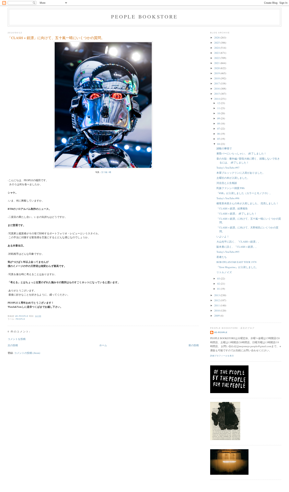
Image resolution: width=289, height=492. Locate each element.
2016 (217, 88)
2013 (217, 295)
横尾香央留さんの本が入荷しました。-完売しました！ (247, 203)
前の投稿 (194, 345)
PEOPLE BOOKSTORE (144, 16)
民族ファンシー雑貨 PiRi (230, 188)
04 (219, 144)
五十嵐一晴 (106, 172)
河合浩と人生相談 (226, 183)
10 (219, 113)
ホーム (103, 345)
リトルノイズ (224, 272)
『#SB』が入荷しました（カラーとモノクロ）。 (244, 193)
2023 (217, 53)
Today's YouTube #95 (227, 252)
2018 (217, 78)
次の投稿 (13, 345)
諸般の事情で (224, 148)
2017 (217, 83)
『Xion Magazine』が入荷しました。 (237, 267)
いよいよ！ (222, 236)
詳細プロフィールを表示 (222, 356)
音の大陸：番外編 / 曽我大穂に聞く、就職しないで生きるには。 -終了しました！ (248, 160)
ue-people (220, 332)
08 (219, 123)
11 (219, 108)
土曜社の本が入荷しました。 (233, 178)
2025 (217, 42)
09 (219, 118)
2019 (217, 73)
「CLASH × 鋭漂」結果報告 (232, 208)
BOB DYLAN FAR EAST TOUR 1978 (236, 262)
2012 (217, 300)
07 (219, 128)
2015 (217, 93)
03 (219, 278)
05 (219, 139)
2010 (217, 310)
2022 (217, 58)
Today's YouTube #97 (227, 167)
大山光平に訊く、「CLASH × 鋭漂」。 (238, 241)
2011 (217, 305)
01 (219, 288)
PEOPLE (20, 319)
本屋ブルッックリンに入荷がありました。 (240, 172)
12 (219, 103)
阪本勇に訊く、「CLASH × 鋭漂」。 (237, 246)
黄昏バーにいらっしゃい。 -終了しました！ (241, 153)
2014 (217, 98)
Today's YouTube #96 (227, 198)
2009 (217, 315)
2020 (217, 68)
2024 (217, 47)
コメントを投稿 (17, 339)
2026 (217, 37)
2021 (217, 63)
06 (219, 133)
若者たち (221, 257)
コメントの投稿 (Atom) (27, 353)
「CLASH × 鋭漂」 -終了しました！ (236, 213)
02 (219, 283)
